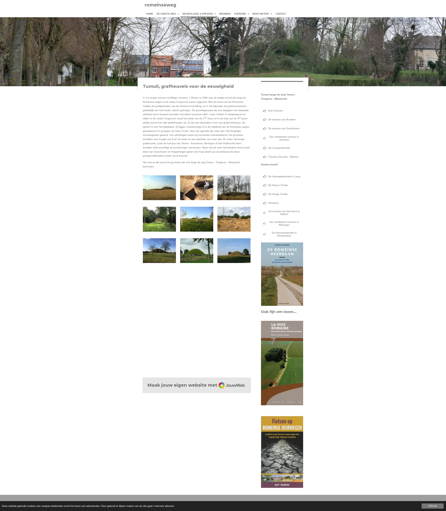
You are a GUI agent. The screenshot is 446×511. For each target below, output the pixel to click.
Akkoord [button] (432, 506)
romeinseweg (160, 4)
